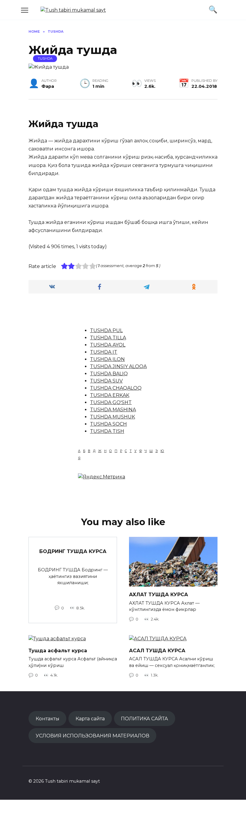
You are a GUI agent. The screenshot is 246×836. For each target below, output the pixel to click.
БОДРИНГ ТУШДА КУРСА (72, 551)
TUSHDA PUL (106, 330)
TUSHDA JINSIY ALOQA (118, 366)
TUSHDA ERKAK (109, 395)
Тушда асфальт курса (57, 650)
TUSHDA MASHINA (113, 409)
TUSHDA (45, 58)
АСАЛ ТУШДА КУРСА (157, 650)
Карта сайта (90, 718)
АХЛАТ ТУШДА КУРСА (158, 594)
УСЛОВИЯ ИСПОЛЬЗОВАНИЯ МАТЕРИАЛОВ (92, 736)
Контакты (47, 718)
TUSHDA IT (103, 352)
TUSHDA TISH (107, 431)
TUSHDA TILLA (108, 338)
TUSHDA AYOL (107, 345)
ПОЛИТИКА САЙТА (144, 718)
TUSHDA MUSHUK (112, 417)
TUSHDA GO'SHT (111, 402)
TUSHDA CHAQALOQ (116, 388)
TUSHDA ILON (107, 359)
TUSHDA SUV (106, 381)
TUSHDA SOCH (108, 424)
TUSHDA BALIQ (109, 373)
